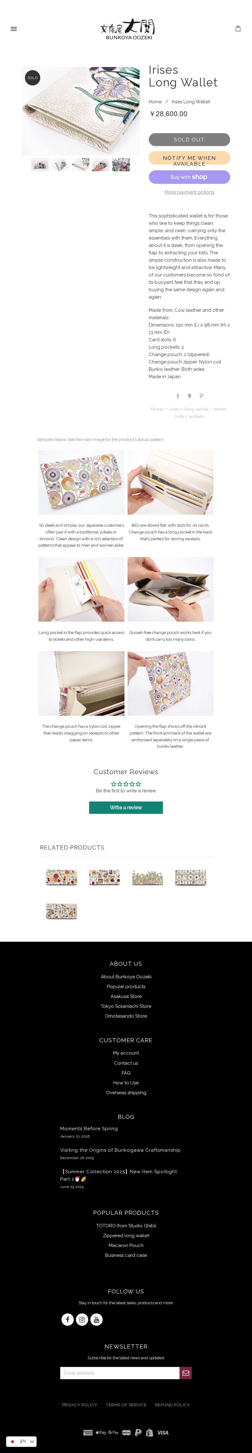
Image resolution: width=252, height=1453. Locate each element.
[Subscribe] (185, 1373)
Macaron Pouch (126, 1245)
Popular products (126, 986)
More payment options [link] (189, 192)
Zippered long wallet (126, 1235)
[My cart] (238, 29)
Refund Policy (172, 1404)
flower (157, 408)
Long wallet (196, 408)
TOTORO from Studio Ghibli (126, 1226)
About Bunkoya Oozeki (126, 977)
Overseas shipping (126, 1092)
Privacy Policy (79, 1404)
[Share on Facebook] (177, 395)
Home (155, 102)
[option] (124, 111)
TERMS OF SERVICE (126, 1404)
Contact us (126, 1063)
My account (126, 1053)
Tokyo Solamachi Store (126, 1006)
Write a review (126, 807)
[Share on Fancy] (189, 395)
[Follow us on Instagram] (82, 1320)
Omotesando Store (126, 1016)
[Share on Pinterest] (201, 395)
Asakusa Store (126, 996)
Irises (174, 408)
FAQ (126, 1073)
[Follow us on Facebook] (67, 1320)
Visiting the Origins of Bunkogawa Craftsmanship (120, 1153)
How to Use (126, 1083)
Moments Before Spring (89, 1132)
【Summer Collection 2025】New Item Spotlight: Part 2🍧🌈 (119, 1179)
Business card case (126, 1255)
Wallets (196, 416)
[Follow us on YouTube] (96, 1320)
